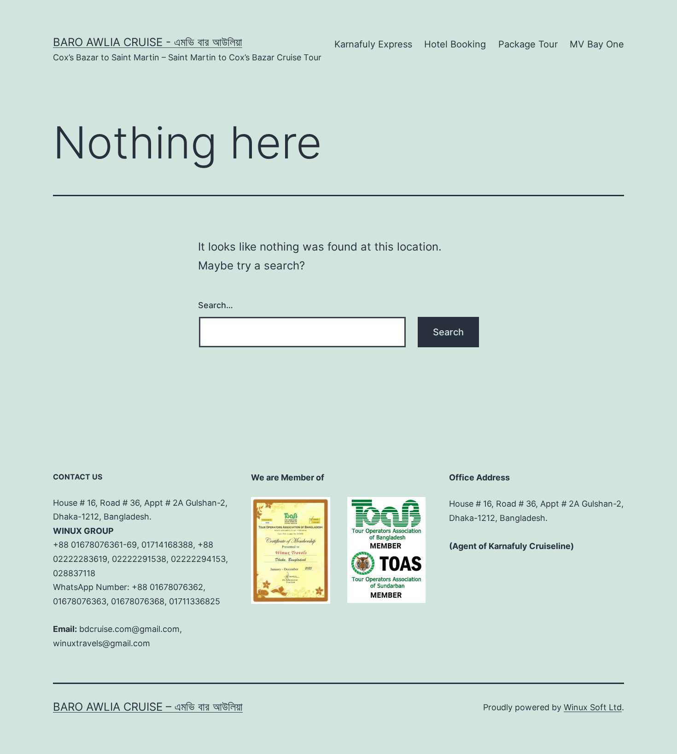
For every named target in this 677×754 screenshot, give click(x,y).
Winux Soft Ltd (593, 707)
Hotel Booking (455, 44)
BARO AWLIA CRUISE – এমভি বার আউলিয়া (148, 706)
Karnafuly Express (373, 44)
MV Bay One (597, 44)
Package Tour (528, 44)
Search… (215, 305)
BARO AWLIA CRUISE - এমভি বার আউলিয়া (147, 42)
